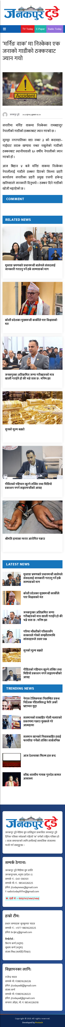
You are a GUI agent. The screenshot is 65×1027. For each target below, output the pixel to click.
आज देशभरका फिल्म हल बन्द (39, 755)
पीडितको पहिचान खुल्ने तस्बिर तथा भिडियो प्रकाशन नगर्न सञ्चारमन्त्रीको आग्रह (28, 486)
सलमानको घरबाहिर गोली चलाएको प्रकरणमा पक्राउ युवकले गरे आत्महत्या (42, 721)
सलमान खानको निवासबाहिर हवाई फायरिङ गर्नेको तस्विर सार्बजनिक (42, 738)
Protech (39, 1022)
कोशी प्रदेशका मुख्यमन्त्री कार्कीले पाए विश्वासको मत (31, 322)
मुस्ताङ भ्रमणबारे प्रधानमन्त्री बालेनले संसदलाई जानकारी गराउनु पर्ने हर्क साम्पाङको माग (30, 267)
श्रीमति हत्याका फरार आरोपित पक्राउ (25, 538)
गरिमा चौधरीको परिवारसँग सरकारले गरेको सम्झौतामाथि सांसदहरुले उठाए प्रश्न (39, 635)
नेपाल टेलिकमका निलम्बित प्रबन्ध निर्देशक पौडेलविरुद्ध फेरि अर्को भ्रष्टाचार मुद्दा (41, 702)
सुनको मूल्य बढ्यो (14, 429)
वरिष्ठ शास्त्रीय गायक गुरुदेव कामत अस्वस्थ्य (42, 776)
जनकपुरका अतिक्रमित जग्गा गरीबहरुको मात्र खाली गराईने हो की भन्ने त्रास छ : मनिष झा (29, 376)
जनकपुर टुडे (15, 114)
